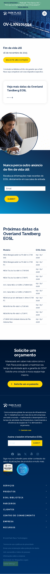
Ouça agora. (23, 7)
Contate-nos (26, 430)
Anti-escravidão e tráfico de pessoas (16, 552)
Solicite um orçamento (26, 384)
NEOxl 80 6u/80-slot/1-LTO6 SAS (15, 306)
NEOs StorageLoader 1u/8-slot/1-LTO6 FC (18, 263)
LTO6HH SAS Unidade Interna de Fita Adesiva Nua (17, 320)
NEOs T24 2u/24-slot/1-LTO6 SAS (16, 271)
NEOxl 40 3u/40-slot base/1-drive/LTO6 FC (18, 299)
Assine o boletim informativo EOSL (25, 437)
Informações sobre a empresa (14, 556)
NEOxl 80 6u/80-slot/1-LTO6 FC (15, 313)
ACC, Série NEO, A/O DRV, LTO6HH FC (17, 292)
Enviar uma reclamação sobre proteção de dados (21, 548)
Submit (12, 199)
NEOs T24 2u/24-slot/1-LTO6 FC (15, 278)
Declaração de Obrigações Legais (15, 560)
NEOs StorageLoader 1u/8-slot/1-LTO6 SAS (18, 256)
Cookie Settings (9, 564)
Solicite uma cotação (17, 60)
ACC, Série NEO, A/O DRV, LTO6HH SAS (17, 285)
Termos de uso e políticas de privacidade (18, 544)
